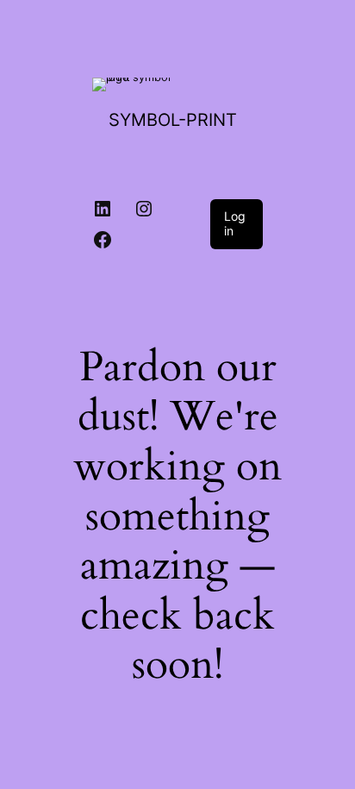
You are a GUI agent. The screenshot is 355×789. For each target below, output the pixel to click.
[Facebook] (102, 239)
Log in (235, 223)
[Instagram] (144, 208)
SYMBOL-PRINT (173, 120)
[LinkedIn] (102, 208)
